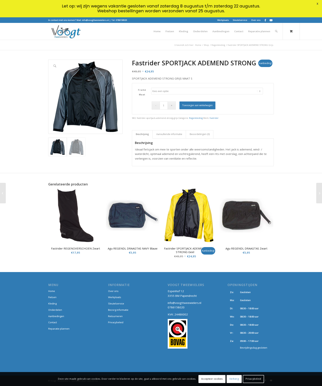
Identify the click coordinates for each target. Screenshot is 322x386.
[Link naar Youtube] (271, 20)
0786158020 (121, 20)
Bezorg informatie (118, 310)
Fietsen (52, 297)
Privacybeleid (115, 322)
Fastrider (214, 118)
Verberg (234, 378)
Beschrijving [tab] (142, 134)
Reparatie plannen (59, 328)
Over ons (256, 20)
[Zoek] (276, 31)
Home (51, 291)
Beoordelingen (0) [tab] (200, 134)
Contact (52, 322)
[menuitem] (223, 20)
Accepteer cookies (212, 378)
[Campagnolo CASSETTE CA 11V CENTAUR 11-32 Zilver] (3, 193)
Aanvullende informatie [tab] (169, 134)
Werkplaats (223, 20)
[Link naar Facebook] (265, 20)
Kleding (52, 303)
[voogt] (65, 31)
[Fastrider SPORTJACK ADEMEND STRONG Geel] (319, 193)
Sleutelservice (240, 20)
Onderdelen (55, 310)
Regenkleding (196, 118)
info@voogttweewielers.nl (95, 20)
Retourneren (115, 316)
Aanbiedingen (56, 316)
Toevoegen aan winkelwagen (197, 105)
